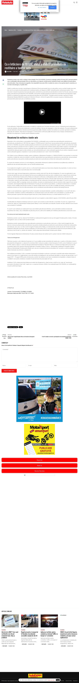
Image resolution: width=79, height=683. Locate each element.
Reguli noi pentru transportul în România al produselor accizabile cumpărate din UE (29, 634)
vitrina (21, 327)
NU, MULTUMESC (42, 7)
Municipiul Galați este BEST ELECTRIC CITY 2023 (20, 293)
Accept (58, 680)
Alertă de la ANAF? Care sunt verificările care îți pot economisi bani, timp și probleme (10, 635)
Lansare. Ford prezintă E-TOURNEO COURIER (19, 291)
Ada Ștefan (9, 71)
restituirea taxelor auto (12, 327)
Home (6, 30)
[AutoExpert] (35, 675)
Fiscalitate (20, 30)
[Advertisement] (42, 312)
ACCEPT (52, 7)
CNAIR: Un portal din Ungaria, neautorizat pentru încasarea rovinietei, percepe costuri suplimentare (68, 635)
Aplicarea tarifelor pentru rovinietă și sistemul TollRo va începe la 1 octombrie (49, 634)
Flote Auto (5, 646)
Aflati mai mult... (51, 680)
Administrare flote (12, 30)
